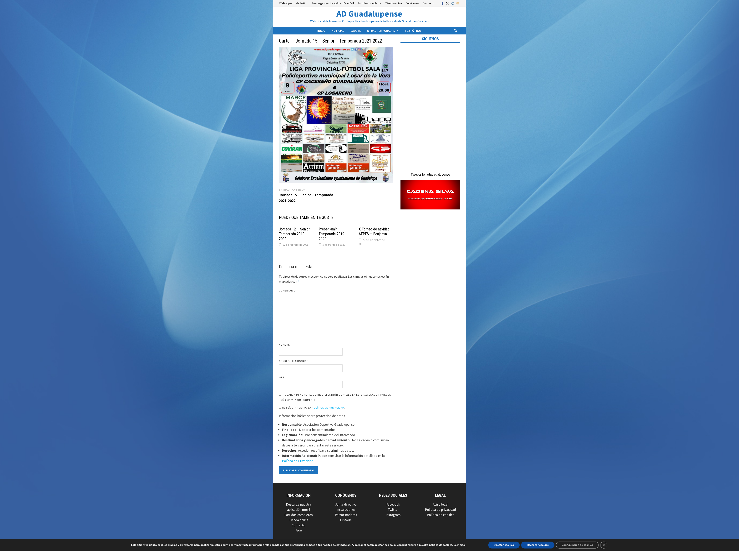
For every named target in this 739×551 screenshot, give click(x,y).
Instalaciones (345, 509)
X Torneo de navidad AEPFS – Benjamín (374, 231)
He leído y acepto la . (313, 407)
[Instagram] (453, 3)
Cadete (355, 31)
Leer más (459, 545)
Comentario (288, 290)
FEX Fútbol (413, 31)
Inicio (321, 31)
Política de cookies (440, 514)
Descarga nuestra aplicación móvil (333, 3)
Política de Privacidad (328, 407)
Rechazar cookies (538, 545)
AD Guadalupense (369, 13)
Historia (346, 520)
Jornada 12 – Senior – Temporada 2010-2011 (296, 234)
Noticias (338, 31)
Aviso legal (440, 504)
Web (281, 377)
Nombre (284, 344)
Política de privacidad (440, 509)
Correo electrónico (294, 361)
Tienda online (393, 3)
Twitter (393, 509)
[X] (448, 3)
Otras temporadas (381, 31)
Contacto (428, 3)
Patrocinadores (346, 514)
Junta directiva (346, 504)
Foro (298, 530)
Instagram (393, 514)
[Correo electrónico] (458, 3)
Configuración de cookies (577, 545)
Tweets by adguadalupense (430, 174)
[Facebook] (443, 3)
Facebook (393, 504)
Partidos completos (369, 3)
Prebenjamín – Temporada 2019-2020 (332, 234)
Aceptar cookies (504, 545)
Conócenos (412, 3)
